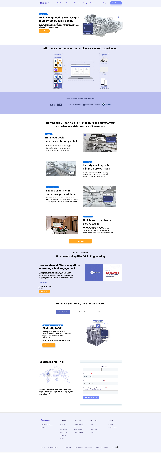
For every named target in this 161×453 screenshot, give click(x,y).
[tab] (63, 312)
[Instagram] (113, 447)
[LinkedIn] (118, 447)
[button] (59, 3)
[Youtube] (116, 447)
